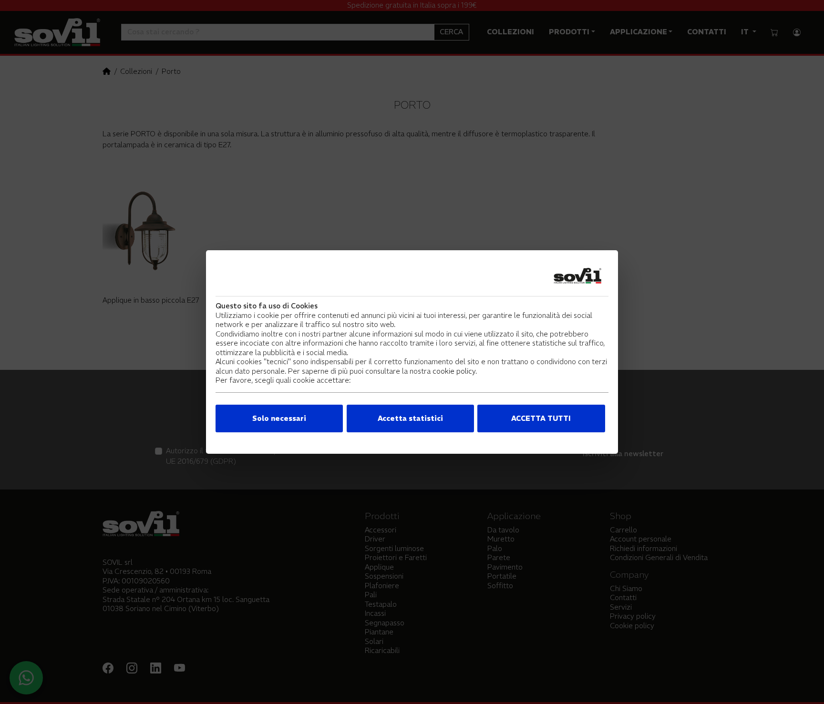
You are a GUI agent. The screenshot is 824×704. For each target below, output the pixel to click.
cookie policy (454, 371)
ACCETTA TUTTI (541, 418)
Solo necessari (279, 418)
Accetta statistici (410, 418)
